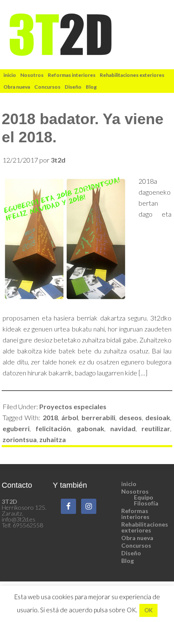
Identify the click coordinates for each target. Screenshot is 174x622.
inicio (128, 483)
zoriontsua (20, 439)
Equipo (143, 497)
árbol (69, 417)
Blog (127, 560)
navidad (123, 428)
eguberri (16, 428)
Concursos (136, 545)
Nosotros (135, 491)
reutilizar (155, 428)
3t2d (87, 34)
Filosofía (146, 503)
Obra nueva (137, 537)
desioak (157, 417)
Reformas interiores (135, 513)
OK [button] (148, 610)
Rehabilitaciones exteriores (144, 527)
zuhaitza (52, 439)
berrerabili (98, 417)
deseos (130, 417)
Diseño (131, 553)
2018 (50, 417)
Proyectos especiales (72, 406)
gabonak (90, 428)
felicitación (53, 428)
